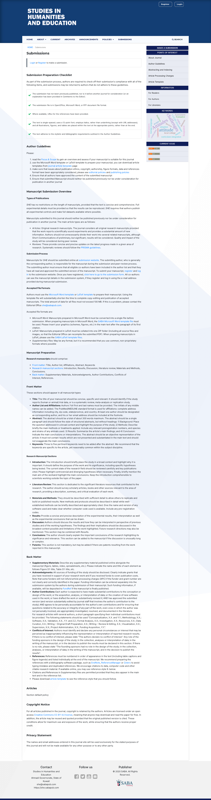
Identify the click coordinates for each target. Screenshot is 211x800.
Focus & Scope (48, 159)
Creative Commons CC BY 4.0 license (53, 714)
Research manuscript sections (47, 368)
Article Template (156, 82)
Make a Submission (167, 48)
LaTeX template (85, 294)
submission (85, 260)
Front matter (38, 365)
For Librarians (154, 105)
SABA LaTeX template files (68, 337)
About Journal (154, 57)
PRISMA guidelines (90, 247)
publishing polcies (120, 172)
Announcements (88, 39)
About (41, 39)
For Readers (153, 93)
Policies (107, 39)
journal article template (60, 165)
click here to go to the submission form (104, 274)
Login (179, 4)
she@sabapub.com (51, 305)
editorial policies (97, 172)
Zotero (127, 662)
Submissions (125, 39)
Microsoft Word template (61, 294)
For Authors (153, 99)
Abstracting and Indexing (160, 69)
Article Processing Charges (161, 76)
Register (165, 4)
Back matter (38, 374)
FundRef (67, 588)
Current (55, 39)
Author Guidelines (156, 63)
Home (30, 39)
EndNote (95, 662)
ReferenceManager (111, 662)
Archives (70, 39)
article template (58, 678)
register (129, 271)
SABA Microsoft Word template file (115, 321)
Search (178, 39)
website (95, 260)
